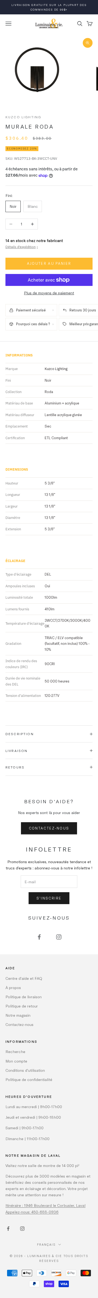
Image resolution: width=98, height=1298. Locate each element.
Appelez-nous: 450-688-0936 (32, 1212)
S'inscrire (49, 898)
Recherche (15, 1051)
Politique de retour (21, 1006)
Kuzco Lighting (23, 117)
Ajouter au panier (49, 263)
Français (46, 1244)
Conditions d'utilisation (25, 1070)
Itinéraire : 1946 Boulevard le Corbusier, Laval (45, 1205)
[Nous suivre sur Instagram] (58, 936)
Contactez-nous (49, 828)
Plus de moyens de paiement (49, 293)
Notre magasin (17, 1015)
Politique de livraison (23, 996)
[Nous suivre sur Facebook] (39, 936)
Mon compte (16, 1061)
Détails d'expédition (21, 246)
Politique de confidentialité (28, 1079)
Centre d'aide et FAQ (23, 978)
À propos (13, 987)
